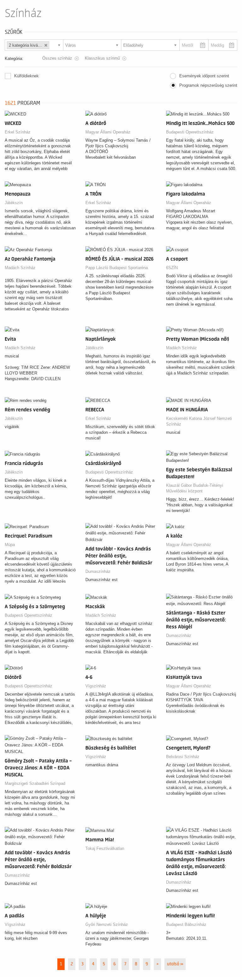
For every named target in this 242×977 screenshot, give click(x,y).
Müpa (10, 544)
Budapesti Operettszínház (190, 132)
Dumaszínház (98, 571)
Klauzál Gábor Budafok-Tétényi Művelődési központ (194, 488)
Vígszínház (95, 686)
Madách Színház (20, 267)
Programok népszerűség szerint (208, 85)
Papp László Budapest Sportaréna (116, 267)
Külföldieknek (26, 76)
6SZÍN (172, 267)
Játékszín (14, 202)
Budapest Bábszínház (186, 924)
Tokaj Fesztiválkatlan (104, 848)
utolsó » (175, 964)
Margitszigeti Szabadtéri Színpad (35, 783)
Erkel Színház (18, 132)
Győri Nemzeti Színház (106, 924)
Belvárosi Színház (182, 756)
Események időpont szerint (204, 76)
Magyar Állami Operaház (107, 132)
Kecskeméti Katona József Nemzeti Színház (199, 421)
